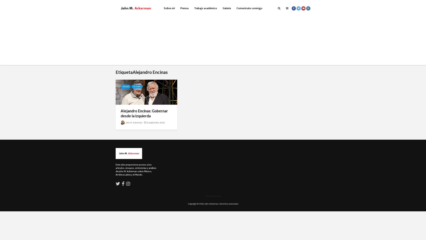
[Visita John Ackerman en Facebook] (123, 184)
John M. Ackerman (133, 122)
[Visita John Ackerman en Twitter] (118, 184)
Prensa (184, 8)
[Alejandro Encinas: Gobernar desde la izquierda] (146, 92)
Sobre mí (169, 8)
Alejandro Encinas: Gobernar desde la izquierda (144, 113)
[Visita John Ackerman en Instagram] (128, 184)
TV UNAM (136, 87)
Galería (227, 8)
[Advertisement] (213, 41)
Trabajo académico (205, 8)
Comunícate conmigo (249, 8)
